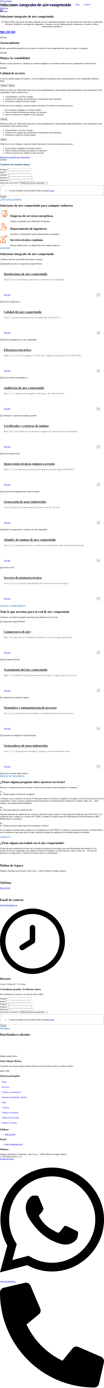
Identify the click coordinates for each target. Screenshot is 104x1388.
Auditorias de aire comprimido (24, 387)
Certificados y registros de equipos (26, 425)
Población (5, 180)
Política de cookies (9, 1123)
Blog (77, 4)
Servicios (14, 4)
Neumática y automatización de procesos (30, 707)
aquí (52, 191)
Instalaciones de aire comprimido (25, 274)
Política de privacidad (10, 1118)
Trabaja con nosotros (10, 1113)
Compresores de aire (17, 631)
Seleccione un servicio (9, 183)
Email (3, 172)
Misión (3, 139)
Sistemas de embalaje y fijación (58, 4)
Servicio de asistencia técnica (23, 577)
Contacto (86, 4)
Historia (4, 119)
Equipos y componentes (32, 4)
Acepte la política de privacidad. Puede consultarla (32, 191)
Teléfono (4, 175)
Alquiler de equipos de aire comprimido (30, 539)
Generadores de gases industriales (26, 745)
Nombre (4, 169)
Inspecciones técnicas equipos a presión (29, 463)
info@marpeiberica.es (9, 905)
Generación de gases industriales (25, 501)
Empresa (4, 178)
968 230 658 (7, 32)
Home (4, 4)
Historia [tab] (4, 86)
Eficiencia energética (17, 350)
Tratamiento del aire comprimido (25, 669)
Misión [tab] (11, 86)
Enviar (3, 197)
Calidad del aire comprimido (22, 312)
